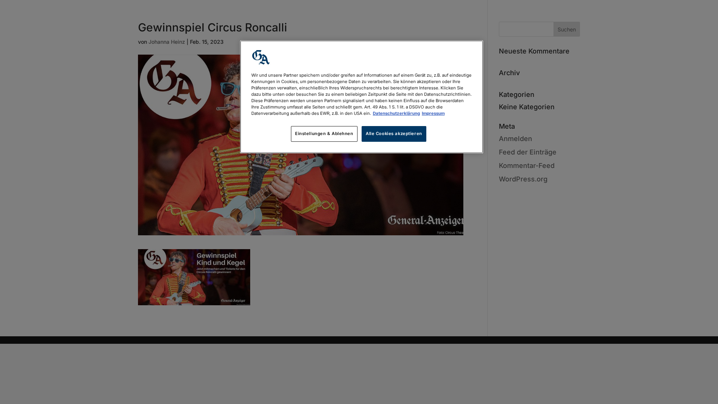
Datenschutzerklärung (396, 113)
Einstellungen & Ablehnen (324, 133)
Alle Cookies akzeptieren (394, 133)
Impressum (433, 113)
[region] (361, 96)
